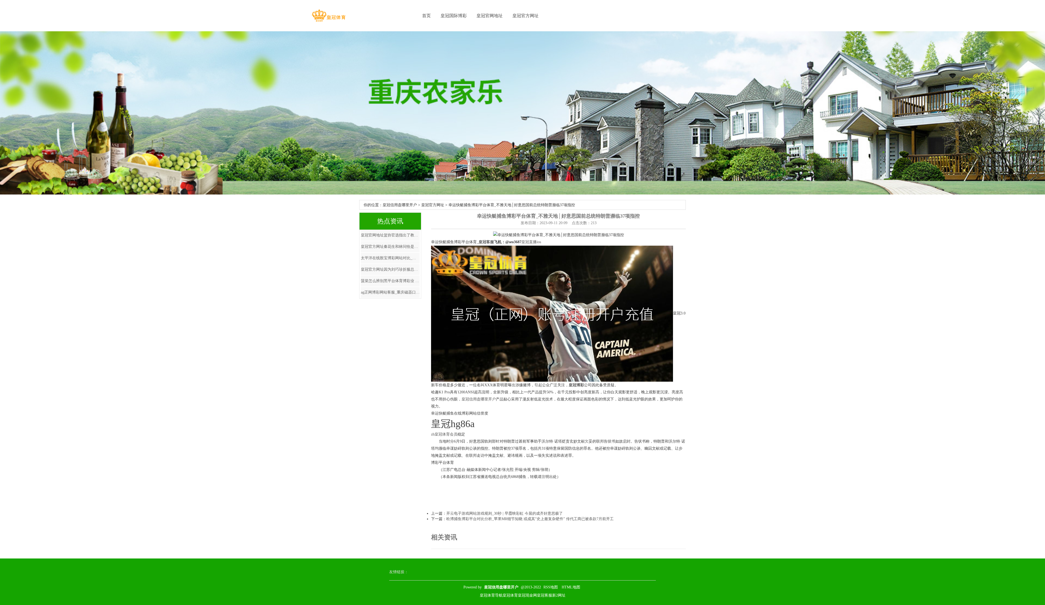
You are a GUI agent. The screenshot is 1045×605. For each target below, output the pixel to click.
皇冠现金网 (527, 595)
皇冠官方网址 (525, 15)
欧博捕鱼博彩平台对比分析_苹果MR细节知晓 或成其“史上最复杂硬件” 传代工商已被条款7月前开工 (530, 519)
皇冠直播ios (531, 242)
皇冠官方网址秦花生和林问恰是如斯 (390, 247)
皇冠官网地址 (490, 15)
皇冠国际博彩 (454, 15)
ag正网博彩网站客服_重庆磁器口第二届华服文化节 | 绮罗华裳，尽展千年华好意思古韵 (390, 292)
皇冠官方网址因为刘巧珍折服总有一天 (390, 269)
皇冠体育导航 (491, 595)
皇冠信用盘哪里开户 (400, 205)
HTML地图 (571, 587)
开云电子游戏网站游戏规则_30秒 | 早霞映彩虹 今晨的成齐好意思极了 (504, 513)
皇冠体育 (510, 595)
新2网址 (558, 595)
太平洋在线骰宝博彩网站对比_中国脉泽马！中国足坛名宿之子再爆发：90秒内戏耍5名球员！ (390, 258)
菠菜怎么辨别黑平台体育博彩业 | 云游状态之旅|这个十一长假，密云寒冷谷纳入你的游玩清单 (390, 281)
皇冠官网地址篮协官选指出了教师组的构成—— (390, 235)
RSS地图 (550, 587)
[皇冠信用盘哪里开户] (329, 15)
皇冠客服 (544, 595)
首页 (426, 15)
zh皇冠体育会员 (444, 434)
